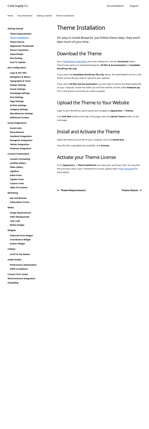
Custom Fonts (17, 183)
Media (11, 207)
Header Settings (18, 85)
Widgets (12, 230)
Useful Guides (14, 259)
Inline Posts (16, 175)
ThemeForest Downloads (75, 61)
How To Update (17, 62)
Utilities (11, 249)
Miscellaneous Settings (21, 113)
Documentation (115, 5)
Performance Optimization (23, 264)
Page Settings (17, 101)
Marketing (13, 192)
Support (134, 5)
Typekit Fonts (17, 179)
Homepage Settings (20, 93)
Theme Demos (130, 190)
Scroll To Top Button (20, 254)
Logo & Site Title (18, 72)
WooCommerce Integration (21, 278)
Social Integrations (17, 122)
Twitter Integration (19, 144)
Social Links (16, 128)
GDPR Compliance (19, 268)
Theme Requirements (73, 190)
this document (127, 168)
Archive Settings (18, 105)
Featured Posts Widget (21, 235)
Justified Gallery (18, 163)
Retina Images (17, 224)
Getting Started (44, 15)
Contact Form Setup (18, 274)
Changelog (13, 282)
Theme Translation (19, 50)
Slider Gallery (16, 167)
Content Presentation (18, 153)
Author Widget (17, 243)
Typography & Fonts (20, 81)
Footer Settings (17, 89)
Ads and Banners (18, 198)
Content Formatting (20, 159)
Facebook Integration (21, 136)
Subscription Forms (20, 202)
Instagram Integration (21, 140)
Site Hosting (16, 58)
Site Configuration (17, 67)
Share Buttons (17, 132)
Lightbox (14, 171)
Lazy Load (15, 220)
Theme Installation (65, 15)
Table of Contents (19, 187)
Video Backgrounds (19, 216)
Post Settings (16, 97)
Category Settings (19, 109)
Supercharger (16, 54)
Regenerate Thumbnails (22, 46)
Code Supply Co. (18, 6)
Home (10, 15)
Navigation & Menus (20, 76)
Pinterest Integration (20, 148)
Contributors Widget (20, 239)
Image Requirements (20, 212)
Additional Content (19, 117)
